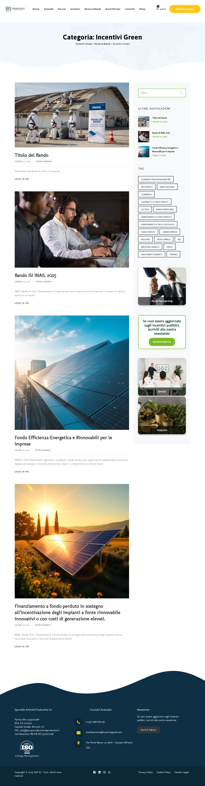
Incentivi (75, 9)
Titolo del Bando (31, 155)
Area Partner (113, 9)
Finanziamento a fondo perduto (156, 217)
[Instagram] (104, 772)
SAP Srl (37, 772)
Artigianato (147, 187)
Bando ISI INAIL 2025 (35, 275)
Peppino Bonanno (44, 161)
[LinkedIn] (99, 772)
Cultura (145, 209)
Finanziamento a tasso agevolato (157, 224)
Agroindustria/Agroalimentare (156, 179)
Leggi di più (22, 179)
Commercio (146, 194)
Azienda (48, 9)
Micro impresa (163, 239)
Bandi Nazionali (167, 187)
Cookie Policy (163, 772)
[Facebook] (94, 772)
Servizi (62, 9)
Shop (142, 9)
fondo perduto (148, 232)
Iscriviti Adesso (162, 341)
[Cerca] (182, 93)
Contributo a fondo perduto (154, 202)
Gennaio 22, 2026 (159, 121)
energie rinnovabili (165, 209)
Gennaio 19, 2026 (159, 136)
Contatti (130, 9)
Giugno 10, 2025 (159, 155)
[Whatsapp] (109, 772)
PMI (179, 239)
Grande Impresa (170, 232)
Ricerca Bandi (93, 9)
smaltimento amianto (151, 254)
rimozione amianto (150, 247)
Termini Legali (181, 772)
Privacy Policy (146, 772)
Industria (145, 239)
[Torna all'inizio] (198, 781)
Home (36, 9)
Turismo (173, 254)
